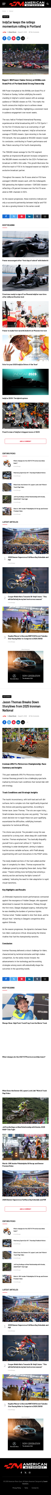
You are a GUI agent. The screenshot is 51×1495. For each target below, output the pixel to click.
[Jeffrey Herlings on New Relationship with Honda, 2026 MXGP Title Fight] (6, 499)
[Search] (47, 4)
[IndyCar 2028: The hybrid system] (25, 382)
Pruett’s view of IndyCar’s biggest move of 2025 (21, 432)
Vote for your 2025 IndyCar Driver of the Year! (20, 364)
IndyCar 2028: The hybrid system (15, 398)
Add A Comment (25, 441)
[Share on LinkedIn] (18, 38)
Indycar (5, 16)
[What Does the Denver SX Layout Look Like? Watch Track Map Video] (6, 487)
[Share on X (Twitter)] (9, 38)
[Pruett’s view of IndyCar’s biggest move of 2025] (25, 416)
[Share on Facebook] (4, 38)
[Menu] (3, 4)
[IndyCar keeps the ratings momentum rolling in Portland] (25, 59)
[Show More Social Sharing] (28, 38)
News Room (12, 32)
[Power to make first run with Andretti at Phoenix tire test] (25, 314)
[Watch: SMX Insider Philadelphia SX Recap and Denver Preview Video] (6, 511)
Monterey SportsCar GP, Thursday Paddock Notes (29, 473)
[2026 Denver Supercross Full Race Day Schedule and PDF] (25, 541)
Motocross (6, 696)
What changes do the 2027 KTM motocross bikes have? (23, 1057)
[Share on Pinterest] (14, 38)
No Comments (35, 32)
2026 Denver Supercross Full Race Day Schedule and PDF (24, 1200)
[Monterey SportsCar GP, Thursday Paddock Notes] (6, 475)
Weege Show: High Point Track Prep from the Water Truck (24, 1023)
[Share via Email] (23, 38)
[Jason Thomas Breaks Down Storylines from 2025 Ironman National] (25, 743)
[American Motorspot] (26, 3)
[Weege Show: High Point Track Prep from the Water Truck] (25, 1007)
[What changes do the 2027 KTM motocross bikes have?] (6, 463)
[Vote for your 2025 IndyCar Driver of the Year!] (25, 348)
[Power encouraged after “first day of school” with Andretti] (25, 244)
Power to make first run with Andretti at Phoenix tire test (24, 330)
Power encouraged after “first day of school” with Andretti (25, 260)
